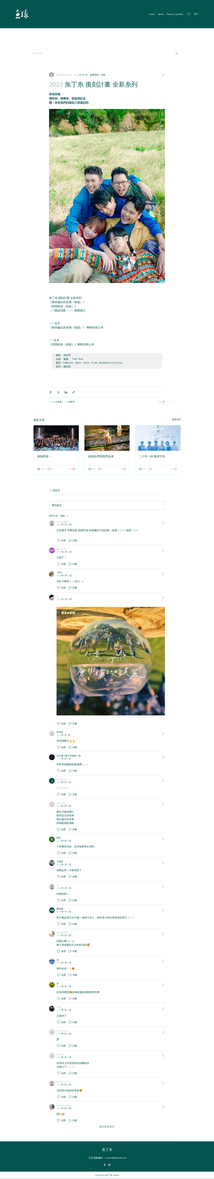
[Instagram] (109, 1164)
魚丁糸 (107, 1150)
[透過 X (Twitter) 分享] (58, 392)
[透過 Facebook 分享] (50, 392)
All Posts (37, 53)
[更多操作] (163, 75)
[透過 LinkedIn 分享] (65, 392)
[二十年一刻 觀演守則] (157, 438)
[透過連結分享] (73, 392)
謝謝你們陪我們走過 (101, 456)
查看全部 (176, 419)
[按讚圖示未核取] (59, 540)
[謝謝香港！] (56, 438)
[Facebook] (104, 1164)
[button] (176, 53)
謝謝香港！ (44, 456)
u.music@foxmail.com (115, 1157)
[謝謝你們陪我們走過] (107, 438)
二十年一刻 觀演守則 (152, 456)
